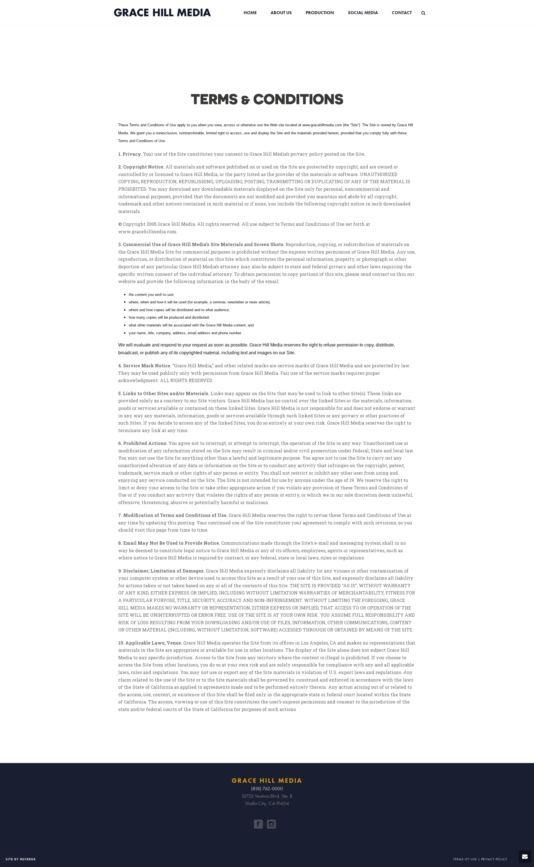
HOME (250, 13)
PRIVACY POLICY (494, 859)
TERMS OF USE (465, 859)
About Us (281, 13)
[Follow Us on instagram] (271, 824)
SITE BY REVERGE (21, 859)
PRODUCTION (320, 13)
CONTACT (402, 13)
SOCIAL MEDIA (363, 13)
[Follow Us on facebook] (258, 824)
